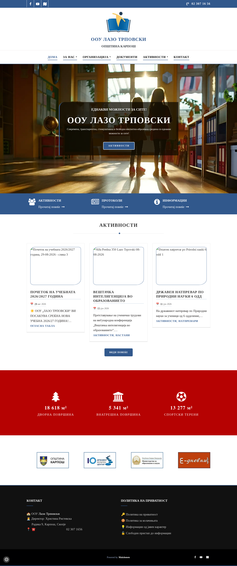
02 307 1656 (74, 529)
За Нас (69, 57)
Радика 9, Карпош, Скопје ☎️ (49, 527)
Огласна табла (42, 326)
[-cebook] (30, 3)
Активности (155, 57)
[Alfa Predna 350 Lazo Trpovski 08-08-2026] (118, 266)
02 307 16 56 (201, 3)
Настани (123, 335)
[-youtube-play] (37, 3)
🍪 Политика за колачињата (139, 520)
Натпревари (188, 321)
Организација (96, 57)
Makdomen (124, 557)
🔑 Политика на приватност (139, 514)
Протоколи (112, 200)
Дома (52, 57)
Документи (126, 57)
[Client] (48, 460)
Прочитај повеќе (49, 207)
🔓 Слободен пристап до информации (146, 533)
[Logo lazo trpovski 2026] (118, 22)
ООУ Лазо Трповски (118, 39)
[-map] (45, 3)
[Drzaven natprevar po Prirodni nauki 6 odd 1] (181, 266)
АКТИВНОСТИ (118, 146)
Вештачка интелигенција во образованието (113, 296)
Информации (175, 200)
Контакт (181, 57)
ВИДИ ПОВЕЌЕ (118, 352)
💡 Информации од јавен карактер (143, 527)
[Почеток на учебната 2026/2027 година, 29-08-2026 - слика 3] (55, 266)
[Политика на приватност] (6, 559)
